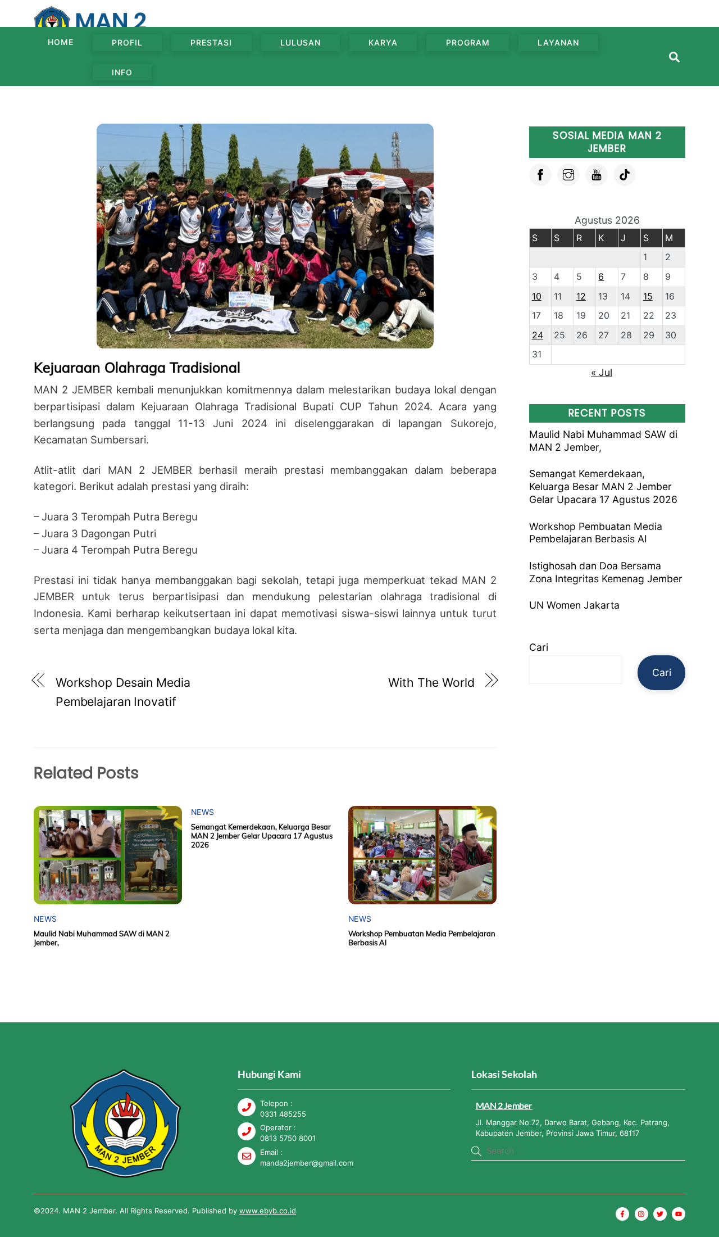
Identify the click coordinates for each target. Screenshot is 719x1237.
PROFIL (127, 42)
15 (648, 296)
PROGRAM (468, 42)
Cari (538, 647)
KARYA (383, 42)
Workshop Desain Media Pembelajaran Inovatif (123, 692)
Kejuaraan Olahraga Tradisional (137, 367)
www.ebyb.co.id (267, 1210)
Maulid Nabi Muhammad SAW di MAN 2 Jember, (603, 440)
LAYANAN (558, 42)
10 (536, 296)
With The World (431, 682)
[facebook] (540, 173)
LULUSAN (300, 42)
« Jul (601, 372)
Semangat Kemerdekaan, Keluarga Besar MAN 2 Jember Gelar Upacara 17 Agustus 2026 (262, 835)
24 (537, 335)
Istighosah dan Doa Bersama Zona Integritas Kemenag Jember (605, 572)
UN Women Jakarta (574, 605)
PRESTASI (211, 42)
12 (581, 296)
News (45, 918)
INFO (122, 72)
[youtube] (596, 173)
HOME (61, 42)
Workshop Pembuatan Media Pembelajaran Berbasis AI (595, 532)
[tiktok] (624, 173)
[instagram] (568, 173)
